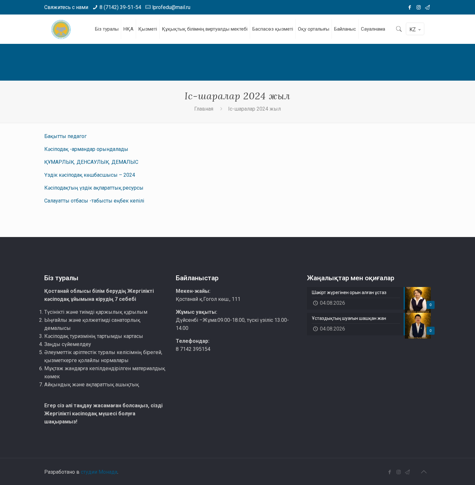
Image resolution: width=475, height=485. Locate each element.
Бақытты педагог (65, 136)
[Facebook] (409, 7)
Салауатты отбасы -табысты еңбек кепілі (94, 201)
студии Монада (99, 472)
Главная (203, 109)
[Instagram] (418, 7)
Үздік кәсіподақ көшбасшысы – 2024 (89, 175)
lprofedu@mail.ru (171, 7)
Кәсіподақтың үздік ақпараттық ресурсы (93, 188)
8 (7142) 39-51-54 (120, 7)
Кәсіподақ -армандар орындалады (86, 149)
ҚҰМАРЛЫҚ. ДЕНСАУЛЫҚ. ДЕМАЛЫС (91, 162)
